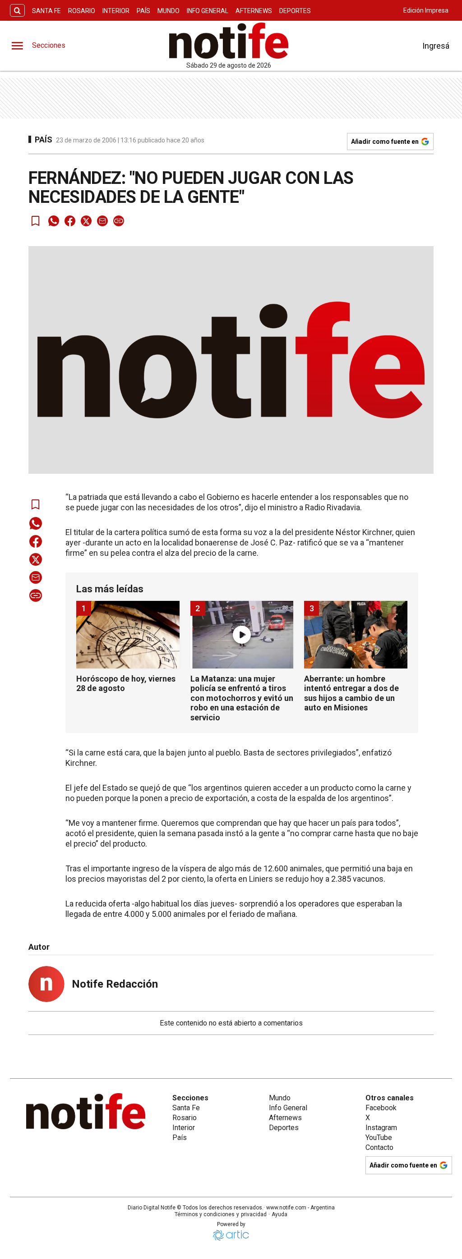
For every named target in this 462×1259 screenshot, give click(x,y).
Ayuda (279, 1214)
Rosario (81, 10)
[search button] (17, 10)
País (143, 10)
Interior (115, 10)
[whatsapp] (53, 220)
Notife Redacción (115, 984)
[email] (102, 220)
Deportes (295, 10)
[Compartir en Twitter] (86, 220)
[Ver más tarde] (35, 221)
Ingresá (435, 45)
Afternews (254, 10)
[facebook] (70, 220)
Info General (207, 10)
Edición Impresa (425, 10)
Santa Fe (46, 10)
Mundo (168, 10)
